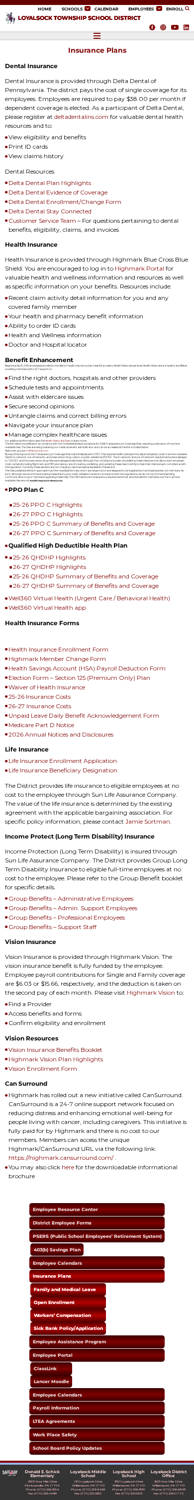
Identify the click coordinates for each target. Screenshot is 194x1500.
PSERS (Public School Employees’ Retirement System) (97, 1236)
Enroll (175, 8)
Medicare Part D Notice (41, 725)
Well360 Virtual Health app (47, 607)
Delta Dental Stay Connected (50, 211)
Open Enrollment (54, 1302)
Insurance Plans (52, 1276)
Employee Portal (53, 1355)
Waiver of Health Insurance (46, 687)
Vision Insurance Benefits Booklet (55, 1049)
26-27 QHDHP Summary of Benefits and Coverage (86, 585)
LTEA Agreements (54, 1421)
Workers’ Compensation (62, 1315)
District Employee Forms (62, 1222)
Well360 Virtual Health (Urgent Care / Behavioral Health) (89, 598)
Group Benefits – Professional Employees (66, 917)
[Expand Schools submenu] (88, 8)
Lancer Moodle (51, 1381)
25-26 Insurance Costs (39, 696)
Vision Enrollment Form (42, 1068)
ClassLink (45, 1368)
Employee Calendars (57, 1263)
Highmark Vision (151, 992)
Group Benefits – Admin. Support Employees (72, 908)
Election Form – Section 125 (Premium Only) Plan (79, 677)
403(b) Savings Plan (57, 1249)
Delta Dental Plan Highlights (49, 183)
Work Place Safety (55, 1434)
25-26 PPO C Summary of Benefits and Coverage (84, 523)
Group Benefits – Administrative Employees (70, 898)
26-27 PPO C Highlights (48, 514)
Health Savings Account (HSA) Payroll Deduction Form (87, 668)
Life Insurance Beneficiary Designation (62, 770)
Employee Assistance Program (69, 1341)
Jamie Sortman (147, 821)
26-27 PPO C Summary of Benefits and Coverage (84, 533)
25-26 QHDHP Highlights (49, 557)
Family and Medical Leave (65, 1289)
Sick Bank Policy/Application (68, 1328)
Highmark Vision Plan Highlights (55, 1059)
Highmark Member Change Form (57, 658)
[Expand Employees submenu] (159, 8)
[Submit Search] (188, 8)
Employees (141, 8)
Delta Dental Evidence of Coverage (57, 192)
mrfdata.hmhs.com (37, 451)
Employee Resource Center (65, 1209)
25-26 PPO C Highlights (47, 504)
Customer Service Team (42, 220)
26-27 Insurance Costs (39, 706)
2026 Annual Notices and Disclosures (60, 734)
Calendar (106, 8)
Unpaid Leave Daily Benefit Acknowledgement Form (83, 715)
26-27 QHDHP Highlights (49, 566)
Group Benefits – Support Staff (52, 927)
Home (44, 8)
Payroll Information (56, 1407)
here (68, 1167)
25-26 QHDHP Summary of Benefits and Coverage (85, 576)
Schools (72, 8)
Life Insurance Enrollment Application (62, 760)
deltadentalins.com (81, 116)
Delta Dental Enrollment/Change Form (64, 201)
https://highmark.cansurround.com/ (60, 1157)
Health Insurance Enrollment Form (58, 649)
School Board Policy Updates (67, 1448)
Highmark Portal (139, 268)
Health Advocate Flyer (57, 441)
